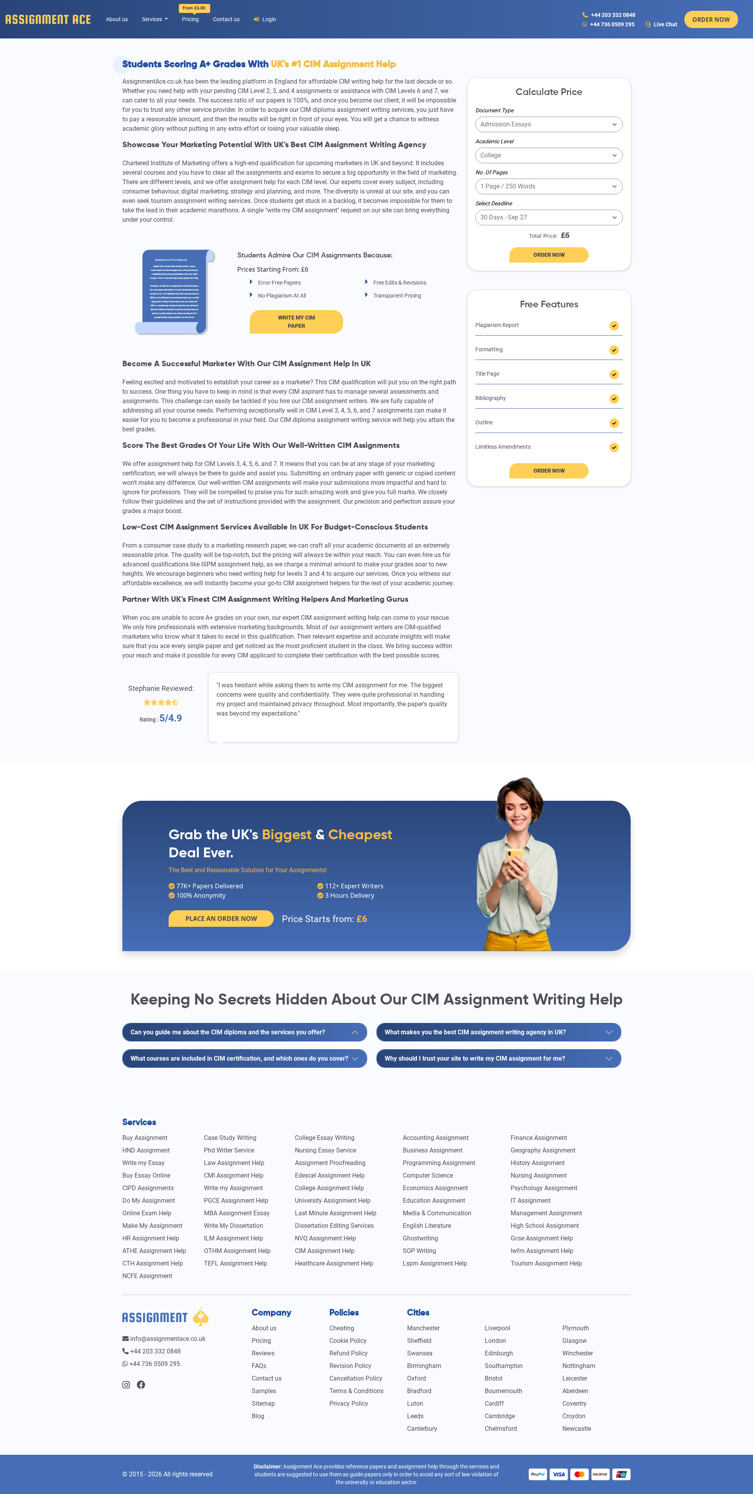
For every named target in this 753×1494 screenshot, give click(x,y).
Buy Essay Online (146, 1175)
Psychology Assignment (544, 1188)
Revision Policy (350, 1366)
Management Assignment (546, 1213)
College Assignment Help (329, 1188)
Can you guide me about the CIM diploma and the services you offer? (228, 1032)
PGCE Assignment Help (236, 1200)
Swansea (420, 1353)
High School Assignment (545, 1225)
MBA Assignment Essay (237, 1213)
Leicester (574, 1378)
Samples (264, 1391)
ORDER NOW (711, 19)
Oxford (416, 1378)
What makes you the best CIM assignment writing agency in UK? (475, 1032)
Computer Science (428, 1175)
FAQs (259, 1366)
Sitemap (263, 1403)
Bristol (493, 1378)
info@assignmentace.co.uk (167, 1338)
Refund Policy (348, 1353)
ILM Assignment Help (233, 1238)
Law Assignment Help (234, 1163)
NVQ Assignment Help (325, 1238)
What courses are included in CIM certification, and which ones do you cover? (239, 1058)
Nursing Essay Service (325, 1150)
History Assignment (538, 1163)
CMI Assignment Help (234, 1175)
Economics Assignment (435, 1188)
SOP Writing (419, 1251)
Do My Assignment (148, 1200)
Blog (258, 1416)
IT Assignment (531, 1200)
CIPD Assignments (148, 1188)
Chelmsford (501, 1428)
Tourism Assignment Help (546, 1263)
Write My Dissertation (233, 1225)
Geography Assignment (543, 1150)
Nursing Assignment (539, 1175)
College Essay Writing (325, 1138)
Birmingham (424, 1366)
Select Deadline (493, 203)
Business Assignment (432, 1150)
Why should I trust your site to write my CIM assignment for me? (475, 1058)
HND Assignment (146, 1150)
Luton (415, 1403)
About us (117, 19)
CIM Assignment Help (325, 1251)
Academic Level (494, 141)
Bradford (419, 1391)
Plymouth (575, 1328)
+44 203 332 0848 (612, 15)
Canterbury (422, 1428)
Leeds (415, 1416)
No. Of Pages (491, 172)
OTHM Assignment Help (237, 1251)
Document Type (494, 110)
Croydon (574, 1416)
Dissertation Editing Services (334, 1225)
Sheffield (419, 1340)
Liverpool (497, 1328)
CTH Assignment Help (152, 1263)
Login (268, 19)
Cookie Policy (348, 1340)
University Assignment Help (333, 1200)
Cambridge (500, 1416)
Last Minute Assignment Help (335, 1213)
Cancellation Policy (355, 1378)
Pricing (192, 17)
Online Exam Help (146, 1213)
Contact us (226, 19)
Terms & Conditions (356, 1391)
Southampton (504, 1366)
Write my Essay (143, 1163)
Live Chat (665, 24)
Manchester (423, 1328)
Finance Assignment (539, 1138)
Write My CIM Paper (296, 321)
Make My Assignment (152, 1225)
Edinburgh (499, 1353)
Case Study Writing (230, 1138)
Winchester (577, 1353)
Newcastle (576, 1428)
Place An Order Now (221, 918)
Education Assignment (434, 1200)
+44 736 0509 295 (612, 24)
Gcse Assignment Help (542, 1238)
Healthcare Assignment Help (334, 1263)
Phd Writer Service (229, 1150)
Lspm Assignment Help (435, 1263)
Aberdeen (575, 1391)
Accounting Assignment (436, 1138)
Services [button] (152, 19)
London (495, 1340)
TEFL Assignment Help (235, 1263)
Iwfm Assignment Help (542, 1251)
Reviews (263, 1353)
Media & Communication (437, 1213)
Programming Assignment (439, 1163)
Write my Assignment (233, 1188)
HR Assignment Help (150, 1238)
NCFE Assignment (147, 1276)
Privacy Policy (348, 1403)
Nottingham (578, 1366)
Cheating (341, 1328)
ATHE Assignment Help (154, 1251)
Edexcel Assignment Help (330, 1175)
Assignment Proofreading (330, 1163)
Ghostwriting (420, 1238)
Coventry (574, 1403)
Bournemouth (503, 1391)
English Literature (427, 1225)
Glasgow (574, 1340)
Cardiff (494, 1403)
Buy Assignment (144, 1138)
